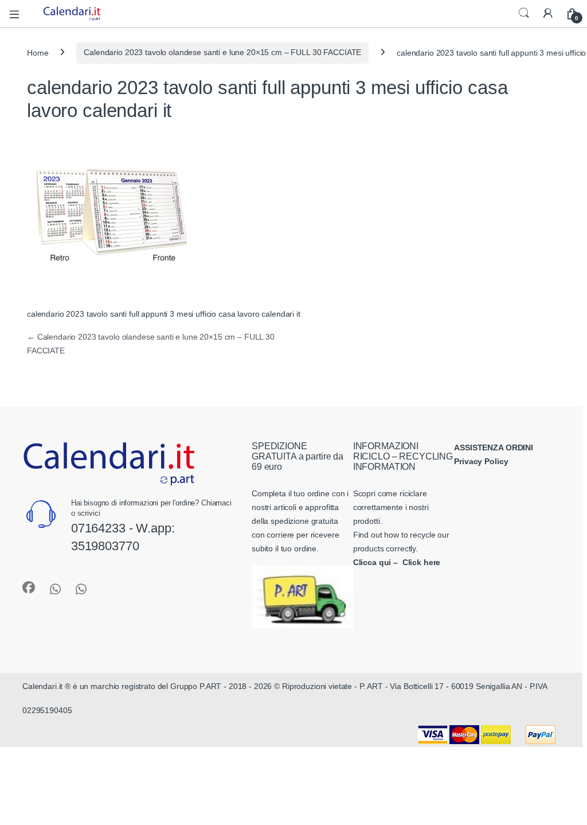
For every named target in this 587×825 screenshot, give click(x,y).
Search (524, 13)
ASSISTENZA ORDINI (493, 447)
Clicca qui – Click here (397, 562)
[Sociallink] (28, 587)
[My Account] (548, 13)
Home (37, 52)
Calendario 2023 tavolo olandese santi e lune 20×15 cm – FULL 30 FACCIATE (222, 52)
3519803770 (105, 546)
